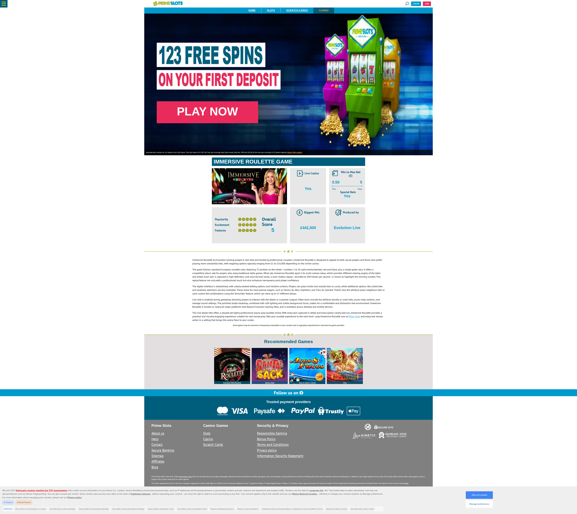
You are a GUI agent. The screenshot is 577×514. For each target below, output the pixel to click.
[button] (4, 4)
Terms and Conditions (273, 444)
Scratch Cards (297, 10)
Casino (323, 10)
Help (154, 439)
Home (252, 10)
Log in (416, 4)
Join (427, 4)
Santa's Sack (269, 382)
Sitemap (157, 456)
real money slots (185, 476)
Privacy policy (267, 450)
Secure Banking (162, 450)
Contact (157, 444)
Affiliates (157, 461)
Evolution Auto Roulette (232, 382)
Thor (345, 382)
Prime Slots (354, 316)
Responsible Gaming (272, 433)
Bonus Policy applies (294, 152)
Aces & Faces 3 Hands (307, 382)
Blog (154, 467)
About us (157, 433)
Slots (271, 10)
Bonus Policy (266, 439)
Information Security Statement (280, 456)
